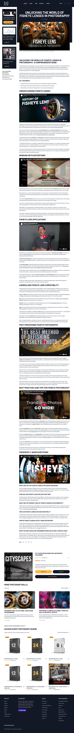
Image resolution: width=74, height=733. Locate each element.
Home (20, 51)
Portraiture (44, 703)
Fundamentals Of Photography (27, 51)
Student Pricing (7, 714)
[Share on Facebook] (23, 542)
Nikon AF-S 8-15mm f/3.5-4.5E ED (41, 490)
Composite (44, 712)
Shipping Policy (61, 712)
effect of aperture (47, 437)
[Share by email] (31, 542)
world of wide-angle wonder (57, 127)
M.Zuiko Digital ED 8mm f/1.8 (56, 303)
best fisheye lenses (34, 431)
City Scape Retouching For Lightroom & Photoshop (48, 554)
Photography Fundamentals (8, 76)
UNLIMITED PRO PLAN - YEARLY (11, 658)
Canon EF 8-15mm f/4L (65, 294)
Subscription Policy (62, 714)
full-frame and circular (27, 526)
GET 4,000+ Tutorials (8, 22)
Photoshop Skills (5, 74)
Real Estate (44, 716)
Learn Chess (6, 716)
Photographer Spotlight (7, 79)
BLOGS (47, 3)
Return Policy (61, 709)
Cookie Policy (61, 703)
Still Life (43, 718)
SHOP (31, 3)
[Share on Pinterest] (28, 542)
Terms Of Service (62, 716)
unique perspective (27, 254)
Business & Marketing (46, 705)
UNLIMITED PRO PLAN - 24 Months (33, 658)
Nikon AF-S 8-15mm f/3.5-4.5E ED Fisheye (30, 296)
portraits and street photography (30, 509)
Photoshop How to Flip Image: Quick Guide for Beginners (18, 611)
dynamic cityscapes (27, 517)
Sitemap (60, 718)
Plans (5, 712)
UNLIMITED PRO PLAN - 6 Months (56, 658)
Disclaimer (60, 705)
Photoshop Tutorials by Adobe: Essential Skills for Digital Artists (54, 611)
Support (6, 705)
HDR (54, 381)
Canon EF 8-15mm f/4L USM (25, 490)
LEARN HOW (6, 42)
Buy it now (61, 571)
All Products (44, 701)
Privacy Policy (61, 720)
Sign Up (5, 703)
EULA (59, 707)
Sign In (5, 701)
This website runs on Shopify (16, 729)
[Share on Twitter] (26, 542)
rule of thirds (45, 422)
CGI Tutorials (44, 707)
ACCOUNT (41, 3)
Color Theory (44, 709)
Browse (5, 707)
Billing (5, 709)
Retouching (44, 714)
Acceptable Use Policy (63, 701)
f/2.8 (24, 276)
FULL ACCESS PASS (52, 576)
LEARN (25, 3)
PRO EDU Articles (5, 77)
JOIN (36, 3)
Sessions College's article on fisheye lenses (46, 134)
